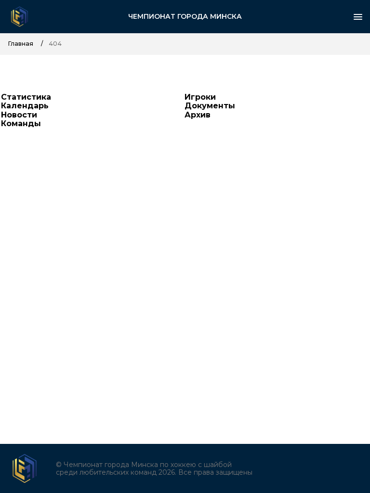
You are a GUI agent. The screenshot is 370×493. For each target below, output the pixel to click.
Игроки (200, 97)
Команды (21, 123)
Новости (19, 114)
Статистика (26, 97)
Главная (20, 43)
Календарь (25, 105)
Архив (198, 114)
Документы (210, 105)
